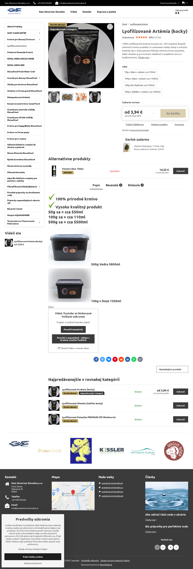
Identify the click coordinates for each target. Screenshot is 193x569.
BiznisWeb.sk (106, 564)
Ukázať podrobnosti (33, 563)
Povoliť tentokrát (73, 329)
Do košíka (173, 113)
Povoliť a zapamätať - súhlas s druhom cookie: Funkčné (73, 338)
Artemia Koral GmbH (139, 130)
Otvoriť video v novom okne (74, 348)
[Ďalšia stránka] (176, 547)
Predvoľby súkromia (90, 560)
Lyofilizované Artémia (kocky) (78, 389)
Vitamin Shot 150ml (72, 168)
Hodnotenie (128, 37)
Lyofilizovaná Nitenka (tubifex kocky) (82, 403)
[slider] (141, 37)
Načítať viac (166, 539)
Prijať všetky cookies (33, 556)
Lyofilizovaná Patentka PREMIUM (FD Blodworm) (89, 417)
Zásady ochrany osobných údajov (115, 560)
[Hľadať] (163, 12)
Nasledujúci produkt (170, 369)
